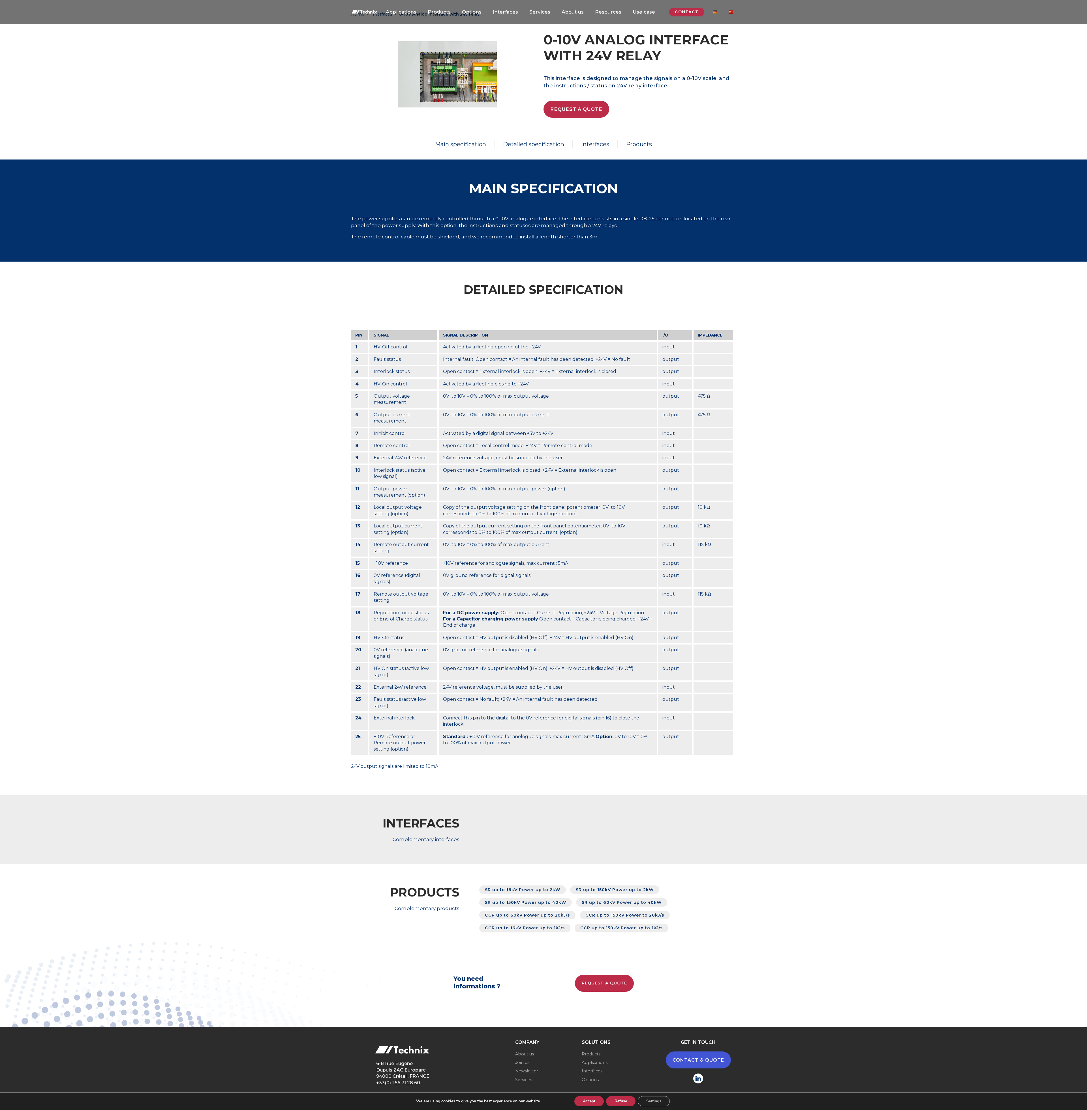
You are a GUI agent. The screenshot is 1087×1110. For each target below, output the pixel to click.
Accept (589, 1101)
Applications (401, 12)
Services (539, 12)
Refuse (621, 1101)
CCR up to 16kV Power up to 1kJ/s (525, 927)
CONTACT (687, 11)
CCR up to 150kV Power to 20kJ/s (624, 915)
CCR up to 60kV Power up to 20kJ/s (527, 915)
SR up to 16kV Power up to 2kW (522, 889)
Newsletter (526, 1071)
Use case (644, 12)
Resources (608, 12)
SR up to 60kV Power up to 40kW (622, 902)
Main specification (460, 144)
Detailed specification (533, 144)
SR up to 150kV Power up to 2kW (615, 889)
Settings (653, 1101)
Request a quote (576, 109)
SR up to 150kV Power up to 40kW (525, 902)
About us (573, 12)
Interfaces (505, 12)
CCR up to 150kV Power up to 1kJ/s (621, 927)
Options (472, 12)
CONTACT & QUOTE (698, 1060)
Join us (522, 1062)
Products (439, 12)
